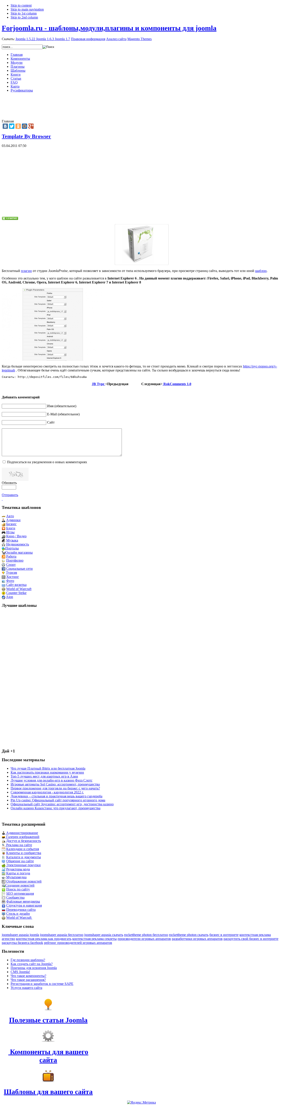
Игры (10, 532)
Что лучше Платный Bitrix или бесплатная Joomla (48, 768)
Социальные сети (19, 568)
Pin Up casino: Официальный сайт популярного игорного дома (58, 800)
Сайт (51, 422)
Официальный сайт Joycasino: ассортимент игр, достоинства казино (62, 804)
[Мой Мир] (24, 126)
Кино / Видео (16, 536)
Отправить (10, 495)
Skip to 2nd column (24, 17)
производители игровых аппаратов (144, 939)
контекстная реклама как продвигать (43, 939)
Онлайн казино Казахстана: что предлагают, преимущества (55, 808)
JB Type (98, 384)
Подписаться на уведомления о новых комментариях (47, 462)
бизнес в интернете (224, 935)
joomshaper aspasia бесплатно (61, 935)
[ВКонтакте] (5, 126)
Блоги (10, 528)
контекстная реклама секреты (94, 939)
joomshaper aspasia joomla (20, 935)
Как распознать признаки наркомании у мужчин (47, 772)
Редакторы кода (18, 869)
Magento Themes (139, 39)
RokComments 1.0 (177, 384)
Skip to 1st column (24, 13)
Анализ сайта (116, 39)
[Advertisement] (141, 106)
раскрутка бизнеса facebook (22, 943)
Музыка (12, 540)
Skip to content (21, 5)
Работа (11, 556)
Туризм (11, 572)
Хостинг (12, 577)
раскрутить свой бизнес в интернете (251, 939)
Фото (10, 581)
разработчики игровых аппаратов (197, 939)
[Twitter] (11, 126)
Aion (9, 597)
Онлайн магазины (19, 552)
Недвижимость (17, 544)
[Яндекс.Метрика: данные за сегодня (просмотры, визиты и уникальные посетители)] (141, 1102)
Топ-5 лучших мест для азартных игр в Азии (44, 776)
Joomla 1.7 (62, 39)
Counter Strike (16, 593)
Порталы (12, 548)
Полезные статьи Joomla (48, 1020)
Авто (10, 516)
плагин (26, 271)
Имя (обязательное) (61, 406)
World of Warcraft (18, 589)
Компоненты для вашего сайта (48, 1056)
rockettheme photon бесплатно (146, 935)
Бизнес (11, 524)
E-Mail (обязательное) (63, 414)
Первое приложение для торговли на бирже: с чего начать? (55, 788)
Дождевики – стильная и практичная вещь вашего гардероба (56, 796)
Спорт (11, 564)
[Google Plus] (31, 126)
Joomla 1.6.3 (45, 39)
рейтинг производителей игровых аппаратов (78, 943)
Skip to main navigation (27, 9)
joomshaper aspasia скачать (103, 935)
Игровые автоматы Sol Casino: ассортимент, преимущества (55, 784)
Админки (13, 520)
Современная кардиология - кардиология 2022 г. (47, 792)
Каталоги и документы (23, 857)
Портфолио (14, 560)
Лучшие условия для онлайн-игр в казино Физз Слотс (51, 780)
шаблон (261, 271)
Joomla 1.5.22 (25, 39)
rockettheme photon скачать (188, 935)
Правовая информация (88, 39)
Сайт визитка (16, 585)
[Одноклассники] (18, 126)
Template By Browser (26, 136)
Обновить (9, 483)
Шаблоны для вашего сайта (48, 1092)
